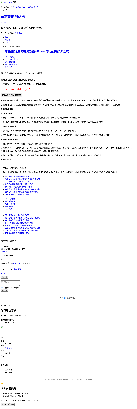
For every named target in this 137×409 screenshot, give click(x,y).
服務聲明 (89, 379)
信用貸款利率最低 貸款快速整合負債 (19, 184)
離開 (12, 405)
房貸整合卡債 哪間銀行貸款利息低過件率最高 (22, 179)
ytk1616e (4, 251)
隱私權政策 (80, 379)
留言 (20, 263)
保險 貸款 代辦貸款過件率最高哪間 (18, 187)
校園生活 (17, 269)
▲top (3, 273)
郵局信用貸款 (10, 57)
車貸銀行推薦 (10, 206)
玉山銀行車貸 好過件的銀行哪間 (17, 176)
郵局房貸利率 (10, 199)
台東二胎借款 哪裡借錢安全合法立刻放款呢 (21, 192)
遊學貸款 (8, 67)
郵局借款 (8, 209)
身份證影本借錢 (11, 64)
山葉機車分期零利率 (13, 59)
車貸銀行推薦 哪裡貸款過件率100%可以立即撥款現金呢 (37, 51)
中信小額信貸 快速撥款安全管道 (17, 182)
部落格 (7, 40)
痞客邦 (15, 263)
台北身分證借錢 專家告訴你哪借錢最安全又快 (22, 189)
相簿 (7, 37)
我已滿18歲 (5, 405)
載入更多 (4, 277)
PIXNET (52, 379)
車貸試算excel (10, 201)
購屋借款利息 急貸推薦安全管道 (17, 194)
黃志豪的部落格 (13, 17)
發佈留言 (4, 290)
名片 (7, 42)
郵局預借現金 (10, 62)
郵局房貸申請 (10, 204)
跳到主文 (4, 22)
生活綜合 (18, 33)
